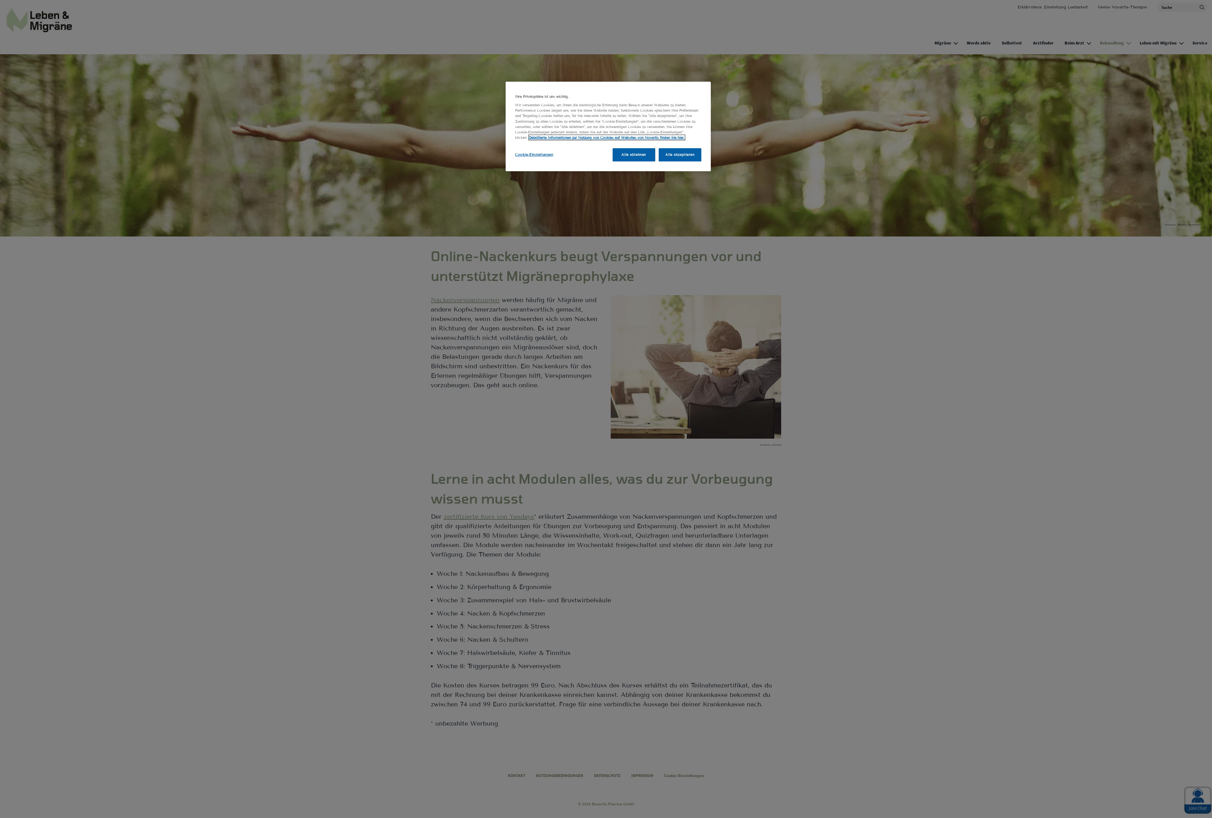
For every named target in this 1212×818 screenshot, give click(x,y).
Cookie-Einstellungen (534, 154)
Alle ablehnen (633, 154)
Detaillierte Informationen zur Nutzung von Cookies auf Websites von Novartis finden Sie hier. (607, 137)
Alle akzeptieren (679, 154)
